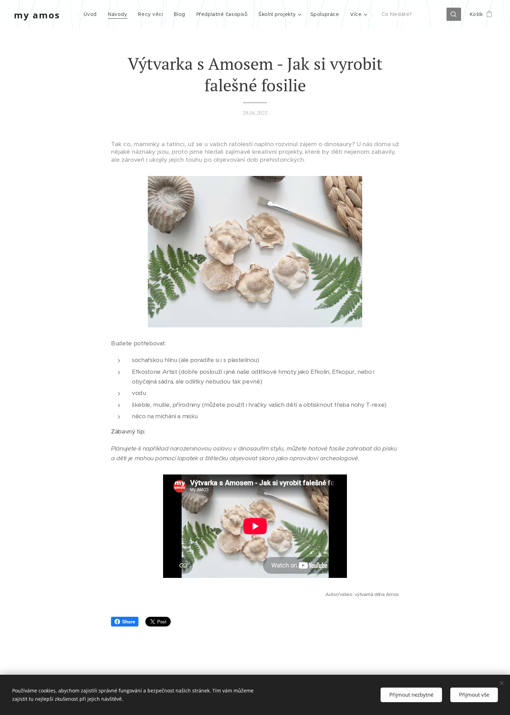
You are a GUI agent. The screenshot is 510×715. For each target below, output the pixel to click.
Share (128, 621)
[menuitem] (92, 14)
